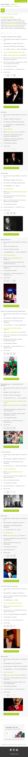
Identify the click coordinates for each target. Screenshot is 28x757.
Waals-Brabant (7, 180)
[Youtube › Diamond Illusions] (14, 281)
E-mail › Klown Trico (8, 532)
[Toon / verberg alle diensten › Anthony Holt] (15, 682)
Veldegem (14, 593)
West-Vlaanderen (7, 458)
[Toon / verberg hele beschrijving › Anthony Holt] (15, 678)
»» (15, 33)
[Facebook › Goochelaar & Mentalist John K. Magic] (8, 75)
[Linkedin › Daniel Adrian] (11, 213)
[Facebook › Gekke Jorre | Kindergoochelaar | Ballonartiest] (8, 353)
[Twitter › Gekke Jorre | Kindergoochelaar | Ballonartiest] (5, 353)
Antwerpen (6, 119)
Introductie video (20, 69)
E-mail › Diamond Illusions (9, 255)
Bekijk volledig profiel (11, 106)
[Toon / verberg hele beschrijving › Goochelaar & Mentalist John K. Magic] (15, 58)
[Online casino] (14, 724)
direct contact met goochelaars (13, 25)
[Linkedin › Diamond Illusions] (11, 281)
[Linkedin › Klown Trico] (11, 556)
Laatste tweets (7, 273)
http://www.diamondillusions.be (15, 258)
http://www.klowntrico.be (13, 535)
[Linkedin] (17, 750)
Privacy (16, 753)
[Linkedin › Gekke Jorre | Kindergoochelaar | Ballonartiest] (11, 353)
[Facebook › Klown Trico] (8, 556)
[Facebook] (14, 750)
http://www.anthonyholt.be (13, 675)
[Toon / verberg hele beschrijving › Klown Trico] (15, 539)
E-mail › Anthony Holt (8, 672)
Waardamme (15, 458)
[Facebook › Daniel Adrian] (8, 213)
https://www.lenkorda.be (13, 131)
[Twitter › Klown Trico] (5, 556)
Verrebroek (14, 318)
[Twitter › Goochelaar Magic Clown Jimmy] (5, 626)
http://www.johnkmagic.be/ (14, 55)
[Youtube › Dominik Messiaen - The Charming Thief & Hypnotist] (14, 428)
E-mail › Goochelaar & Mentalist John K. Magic (14, 52)
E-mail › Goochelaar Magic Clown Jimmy (13, 603)
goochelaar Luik (11, 22)
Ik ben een (20, 1)
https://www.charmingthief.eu (14, 405)
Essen (10, 392)
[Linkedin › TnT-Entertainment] (11, 492)
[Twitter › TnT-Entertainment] (5, 492)
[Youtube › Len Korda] (14, 149)
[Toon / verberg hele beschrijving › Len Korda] (15, 135)
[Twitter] (10, 750)
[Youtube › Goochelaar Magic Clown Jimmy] (14, 626)
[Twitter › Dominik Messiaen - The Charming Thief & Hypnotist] (5, 428)
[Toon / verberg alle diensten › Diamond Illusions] (15, 267)
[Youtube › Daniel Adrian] (14, 213)
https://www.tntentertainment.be (15, 471)
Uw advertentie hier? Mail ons (14, 739)
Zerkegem (14, 522)
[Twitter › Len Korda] (5, 149)
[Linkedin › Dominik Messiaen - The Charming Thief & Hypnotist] (11, 428)
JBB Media (13, 753)
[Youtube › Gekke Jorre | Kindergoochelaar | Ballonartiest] (14, 353)
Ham (9, 246)
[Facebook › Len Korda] (8, 149)
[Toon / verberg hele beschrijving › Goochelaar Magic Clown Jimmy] (15, 610)
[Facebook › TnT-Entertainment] (8, 492)
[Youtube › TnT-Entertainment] (14, 492)
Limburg (5, 246)
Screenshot (23, 55)
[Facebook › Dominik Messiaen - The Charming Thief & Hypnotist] (8, 428)
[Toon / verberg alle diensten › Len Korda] (15, 139)
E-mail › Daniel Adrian (8, 188)
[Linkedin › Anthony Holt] (11, 695)
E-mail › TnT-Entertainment (10, 468)
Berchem (11, 119)
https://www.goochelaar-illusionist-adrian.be (17, 191)
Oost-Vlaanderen (7, 318)
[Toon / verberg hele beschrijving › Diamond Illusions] (15, 262)
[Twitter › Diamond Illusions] (5, 281)
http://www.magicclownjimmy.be (15, 606)
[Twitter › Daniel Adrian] (5, 213)
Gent (13, 663)
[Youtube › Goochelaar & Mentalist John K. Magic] (14, 75)
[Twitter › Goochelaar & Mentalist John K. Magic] (5, 75)
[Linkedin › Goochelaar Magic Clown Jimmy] (11, 626)
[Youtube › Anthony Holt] (14, 695)
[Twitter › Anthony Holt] (5, 695)
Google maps (20, 43)
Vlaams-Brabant (7, 43)
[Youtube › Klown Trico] (14, 556)
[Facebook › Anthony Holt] (8, 695)
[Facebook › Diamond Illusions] (8, 281)
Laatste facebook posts (9, 69)
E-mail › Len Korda (8, 129)
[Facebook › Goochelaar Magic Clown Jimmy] (8, 626)
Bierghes (13, 180)
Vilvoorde (14, 43)
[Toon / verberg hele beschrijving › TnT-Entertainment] (15, 476)
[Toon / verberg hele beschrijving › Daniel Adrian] (15, 196)
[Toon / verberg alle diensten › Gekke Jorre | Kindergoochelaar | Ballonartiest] (15, 339)
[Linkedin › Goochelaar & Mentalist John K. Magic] (11, 75)
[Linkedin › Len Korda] (11, 149)
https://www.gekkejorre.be (13, 332)
